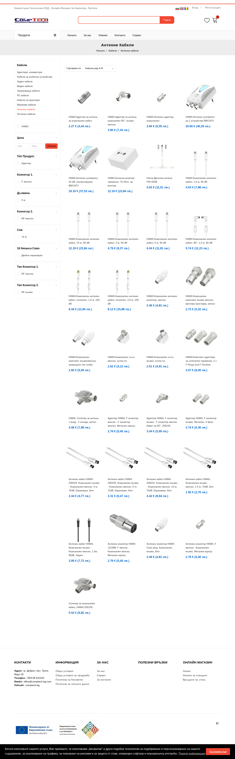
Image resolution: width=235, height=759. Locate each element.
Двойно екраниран (32, 255)
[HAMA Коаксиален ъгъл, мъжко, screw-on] (162, 337)
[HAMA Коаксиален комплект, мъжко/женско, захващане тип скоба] (84, 337)
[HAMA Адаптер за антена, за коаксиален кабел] (84, 97)
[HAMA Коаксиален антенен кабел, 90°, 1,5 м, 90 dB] (201, 219)
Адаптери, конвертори (29, 72)
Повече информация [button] (192, 753)
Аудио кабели (25, 81)
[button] (37, 138)
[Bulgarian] (177, 8)
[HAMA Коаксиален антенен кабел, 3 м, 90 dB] (123, 219)
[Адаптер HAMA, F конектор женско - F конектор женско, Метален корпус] (123, 398)
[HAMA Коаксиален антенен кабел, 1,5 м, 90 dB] (201, 158)
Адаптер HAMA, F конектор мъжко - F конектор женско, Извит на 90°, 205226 (162, 422)
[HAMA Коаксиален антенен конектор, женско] (162, 276)
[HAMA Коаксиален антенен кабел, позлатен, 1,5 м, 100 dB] (84, 276)
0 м (23, 200)
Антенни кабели (26, 109)
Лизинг (187, 671)
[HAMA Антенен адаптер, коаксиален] (162, 97)
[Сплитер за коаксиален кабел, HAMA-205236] (84, 586)
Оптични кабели (26, 114)
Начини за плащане (195, 675)
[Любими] (207, 19)
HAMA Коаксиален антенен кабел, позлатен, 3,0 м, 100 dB (123, 300)
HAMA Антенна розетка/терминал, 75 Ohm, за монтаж (121, 182)
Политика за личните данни (72, 684)
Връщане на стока (194, 679)
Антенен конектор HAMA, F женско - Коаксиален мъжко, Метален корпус (201, 547)
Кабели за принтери (28, 100)
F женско (27, 181)
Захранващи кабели (28, 90)
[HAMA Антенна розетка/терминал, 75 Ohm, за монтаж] (123, 158)
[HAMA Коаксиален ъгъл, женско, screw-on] (123, 337)
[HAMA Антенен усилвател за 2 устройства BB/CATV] (201, 97)
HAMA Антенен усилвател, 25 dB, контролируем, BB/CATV (83, 182)
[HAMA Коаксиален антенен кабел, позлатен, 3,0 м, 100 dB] (123, 276)
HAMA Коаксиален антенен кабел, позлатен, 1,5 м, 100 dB (84, 300)
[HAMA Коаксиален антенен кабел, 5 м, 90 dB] (162, 219)
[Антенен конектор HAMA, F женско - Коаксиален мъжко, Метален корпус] (201, 524)
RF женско (27, 218)
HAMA (25, 126)
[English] (182, 8)
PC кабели (23, 95)
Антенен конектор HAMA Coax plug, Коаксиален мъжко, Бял (160, 547)
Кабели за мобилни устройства (34, 76)
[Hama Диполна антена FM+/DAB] (162, 158)
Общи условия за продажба (72, 675)
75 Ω (24, 236)
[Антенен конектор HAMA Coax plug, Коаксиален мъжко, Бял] (162, 524)
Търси (167, 19)
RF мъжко (27, 292)
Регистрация (213, 7)
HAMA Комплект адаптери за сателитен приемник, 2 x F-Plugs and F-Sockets (201, 361)
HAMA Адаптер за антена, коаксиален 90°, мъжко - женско (122, 121)
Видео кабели (25, 86)
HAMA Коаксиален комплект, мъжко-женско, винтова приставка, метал (200, 300)
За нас (87, 35)
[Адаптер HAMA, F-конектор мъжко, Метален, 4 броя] (201, 398)
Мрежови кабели (26, 104)
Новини (103, 35)
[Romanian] (186, 8)
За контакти (104, 679)
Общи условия (64, 671)
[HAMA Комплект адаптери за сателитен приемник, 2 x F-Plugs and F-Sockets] (201, 337)
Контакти (120, 35)
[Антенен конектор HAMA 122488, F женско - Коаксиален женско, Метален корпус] (123, 524)
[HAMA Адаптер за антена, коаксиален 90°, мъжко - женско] (123, 97)
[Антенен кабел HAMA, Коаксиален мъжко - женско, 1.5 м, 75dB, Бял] (201, 459)
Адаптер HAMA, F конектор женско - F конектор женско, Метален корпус (123, 422)
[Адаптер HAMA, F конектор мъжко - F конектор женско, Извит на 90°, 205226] (162, 398)
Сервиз (136, 35)
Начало (71, 35)
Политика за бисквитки (69, 679)
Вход (195, 7)
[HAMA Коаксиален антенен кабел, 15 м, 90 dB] (84, 219)
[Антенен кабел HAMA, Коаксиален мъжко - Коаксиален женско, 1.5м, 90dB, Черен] (84, 524)
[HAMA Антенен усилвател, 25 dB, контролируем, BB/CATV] (84, 158)
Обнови (51, 146)
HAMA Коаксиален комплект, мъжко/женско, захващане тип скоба (83, 361)
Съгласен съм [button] (218, 751)
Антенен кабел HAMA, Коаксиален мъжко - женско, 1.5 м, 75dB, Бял (199, 483)
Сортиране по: (74, 68)
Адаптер (26, 163)
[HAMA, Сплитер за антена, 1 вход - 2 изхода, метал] (84, 398)
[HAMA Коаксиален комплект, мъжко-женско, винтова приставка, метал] (201, 276)
